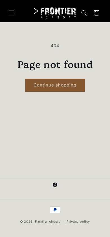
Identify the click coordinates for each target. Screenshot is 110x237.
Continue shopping (55, 85)
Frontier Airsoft (47, 222)
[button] (11, 13)
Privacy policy (78, 222)
